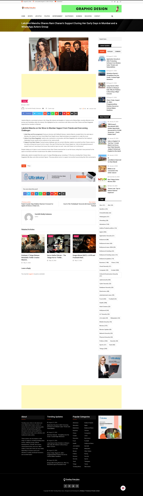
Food (102, 299)
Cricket (115, 270)
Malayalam (115, 318)
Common (117, 51)
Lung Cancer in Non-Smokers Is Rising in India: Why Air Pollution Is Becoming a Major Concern (113, 90)
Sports (30, 16)
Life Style (38, 16)
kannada (86, 446)
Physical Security (106, 337)
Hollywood (104, 310)
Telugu (24, 101)
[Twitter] (29, 193)
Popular (110, 51)
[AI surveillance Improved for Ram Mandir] (102, 158)
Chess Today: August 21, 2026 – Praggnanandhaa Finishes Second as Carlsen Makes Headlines (57, 454)
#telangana (104, 216)
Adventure (104, 224)
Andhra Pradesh (88, 423)
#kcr (102, 205)
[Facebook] (25, 193)
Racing (86, 453)
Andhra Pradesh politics (108, 228)
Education (88, 16)
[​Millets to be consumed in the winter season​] (102, 168)
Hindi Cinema (104, 306)
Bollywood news (105, 243)
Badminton (76, 428)
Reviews (75, 456)
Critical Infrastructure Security (108, 275)
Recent (102, 51)
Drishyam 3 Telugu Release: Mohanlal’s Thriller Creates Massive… (30, 257)
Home (23, 16)
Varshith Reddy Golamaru (43, 214)
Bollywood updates (106, 259)
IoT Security (104, 314)
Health (103, 303)
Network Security (106, 333)
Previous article (26, 202)
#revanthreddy (105, 213)
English (123, 488)
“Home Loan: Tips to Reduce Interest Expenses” (114, 190)
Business (79, 16)
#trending (103, 220)
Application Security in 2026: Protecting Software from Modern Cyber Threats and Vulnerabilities (114, 63)
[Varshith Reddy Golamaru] (43, 108)
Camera (86, 430)
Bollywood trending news (108, 255)
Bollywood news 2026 (107, 247)
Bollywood (104, 239)
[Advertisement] (58, 85)
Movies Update (105, 329)
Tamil (112, 345)
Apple (102, 232)
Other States (87, 451)
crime (85, 435)
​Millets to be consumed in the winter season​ (113, 171)
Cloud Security (105, 266)
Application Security (106, 236)
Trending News (77, 466)
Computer (103, 270)
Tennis (86, 464)
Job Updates (76, 446)
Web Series (87, 466)
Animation (75, 425)
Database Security (106, 287)
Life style (103, 318)
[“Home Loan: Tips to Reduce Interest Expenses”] (102, 188)
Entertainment (57, 16)
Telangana (87, 461)
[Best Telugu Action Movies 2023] (102, 179)
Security (114, 341)
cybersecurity (105, 280)
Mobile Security (105, 322)
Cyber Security (105, 283)
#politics (103, 209)
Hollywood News (89, 443)
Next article (92, 202)
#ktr (110, 205)
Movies (103, 325)
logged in (31, 274)
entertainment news (106, 295)
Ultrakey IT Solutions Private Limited (90, 491)
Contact (97, 16)
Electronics (69, 16)
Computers (87, 433)
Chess (115, 262)
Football (113, 299)
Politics (47, 16)
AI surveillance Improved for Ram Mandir (114, 160)
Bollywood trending (106, 251)
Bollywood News (88, 428)
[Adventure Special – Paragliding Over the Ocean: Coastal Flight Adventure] (101, 73)
